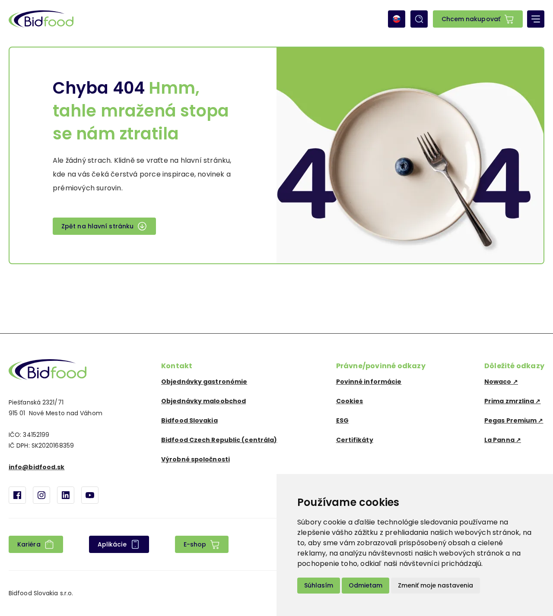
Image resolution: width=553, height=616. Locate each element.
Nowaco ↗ (501, 381)
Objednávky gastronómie (204, 381)
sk (396, 19)
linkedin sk (65, 495)
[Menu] (535, 19)
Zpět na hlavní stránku (97, 226)
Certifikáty (354, 440)
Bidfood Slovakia (189, 420)
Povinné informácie (369, 381)
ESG (342, 420)
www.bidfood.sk (47, 369)
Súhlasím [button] (318, 585)
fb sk (17, 495)
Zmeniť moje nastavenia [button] (435, 585)
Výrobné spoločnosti (195, 459)
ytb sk (90, 495)
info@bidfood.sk (37, 467)
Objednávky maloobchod (203, 401)
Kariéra (29, 544)
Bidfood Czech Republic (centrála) (219, 440)
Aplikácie (112, 544)
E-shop (195, 544)
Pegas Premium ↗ (513, 420)
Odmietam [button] (365, 585)
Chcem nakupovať (471, 19)
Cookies (349, 401)
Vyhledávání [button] (419, 19)
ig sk (41, 495)
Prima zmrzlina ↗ (512, 401)
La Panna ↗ (502, 440)
